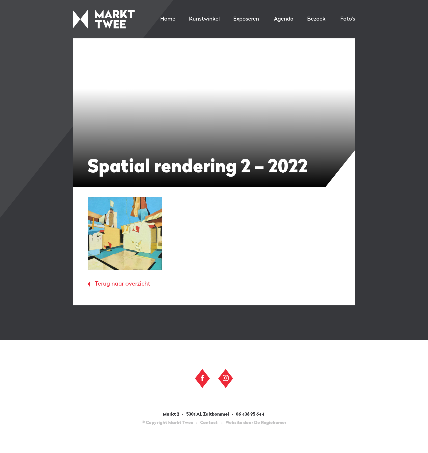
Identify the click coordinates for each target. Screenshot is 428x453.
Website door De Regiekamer (255, 423)
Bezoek (316, 19)
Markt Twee (104, 19)
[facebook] (202, 378)
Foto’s (347, 19)
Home (167, 19)
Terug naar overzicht (122, 284)
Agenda (284, 19)
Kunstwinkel (204, 19)
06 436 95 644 (250, 414)
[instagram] (225, 378)
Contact (208, 423)
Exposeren (246, 19)
